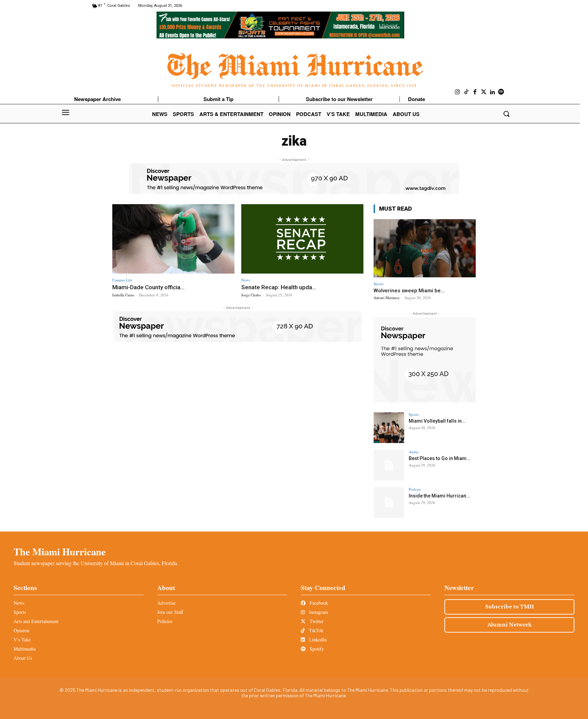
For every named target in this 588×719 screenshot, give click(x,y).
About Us (23, 658)
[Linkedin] (492, 92)
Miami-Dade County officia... (148, 287)
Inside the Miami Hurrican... (439, 496)
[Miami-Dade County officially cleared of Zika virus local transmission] (173, 239)
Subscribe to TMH (509, 607)
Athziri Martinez (386, 297)
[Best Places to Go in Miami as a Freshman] (389, 465)
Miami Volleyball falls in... (437, 421)
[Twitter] (483, 92)
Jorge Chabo (251, 294)
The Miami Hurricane (60, 551)
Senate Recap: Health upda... (278, 287)
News (245, 280)
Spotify (316, 649)
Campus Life (122, 280)
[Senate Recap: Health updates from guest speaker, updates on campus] (302, 239)
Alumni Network (510, 625)
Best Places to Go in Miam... (440, 458)
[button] (506, 114)
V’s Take (22, 639)
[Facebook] (475, 92)
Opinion (21, 630)
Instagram (318, 612)
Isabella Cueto (123, 294)
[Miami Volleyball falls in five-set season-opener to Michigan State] (389, 427)
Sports (378, 283)
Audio (414, 452)
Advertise (166, 603)
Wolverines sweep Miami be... (409, 291)
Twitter (316, 621)
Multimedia (25, 649)
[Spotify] (501, 92)
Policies (164, 621)
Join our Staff (170, 612)
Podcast (415, 489)
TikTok (315, 630)
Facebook (318, 603)
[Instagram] (457, 92)
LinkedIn (317, 639)
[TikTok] (466, 92)
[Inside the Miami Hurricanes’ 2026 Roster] (389, 502)
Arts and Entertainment (36, 621)
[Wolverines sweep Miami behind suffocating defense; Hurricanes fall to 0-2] (425, 248)
